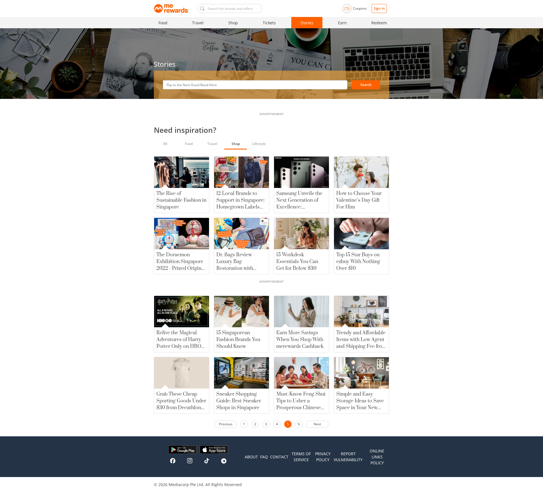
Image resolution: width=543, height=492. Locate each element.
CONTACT (279, 457)
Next (317, 424)
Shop (233, 22)
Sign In (379, 8)
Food (162, 22)
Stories (306, 22)
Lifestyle (259, 143)
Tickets (269, 22)
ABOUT (251, 457)
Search (366, 84)
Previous (225, 424)
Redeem (379, 22)
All (165, 143)
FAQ (264, 457)
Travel (198, 22)
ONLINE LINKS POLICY (377, 456)
